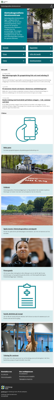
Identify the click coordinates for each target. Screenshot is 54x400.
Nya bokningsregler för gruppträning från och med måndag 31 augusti (25, 76)
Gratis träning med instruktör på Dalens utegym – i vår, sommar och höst (26, 101)
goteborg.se (4, 391)
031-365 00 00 (4, 396)
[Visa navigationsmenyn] (51, 6)
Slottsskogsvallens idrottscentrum (11, 6)
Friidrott (7, 187)
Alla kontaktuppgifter (6, 377)
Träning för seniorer (11, 355)
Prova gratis (8, 270)
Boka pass (7, 147)
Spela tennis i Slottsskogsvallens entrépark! (20, 229)
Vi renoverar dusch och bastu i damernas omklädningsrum (24, 89)
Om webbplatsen (23, 373)
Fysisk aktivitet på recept (13, 314)
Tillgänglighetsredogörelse (25, 379)
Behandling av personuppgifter (27, 376)
